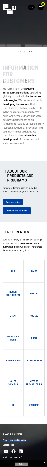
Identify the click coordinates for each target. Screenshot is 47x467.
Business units (13, 202)
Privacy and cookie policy (14, 440)
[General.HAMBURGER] (41, 7)
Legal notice (8, 444)
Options (21, 464)
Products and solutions (16, 210)
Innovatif (17, 457)
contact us (33, 191)
